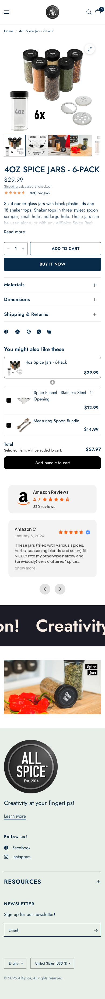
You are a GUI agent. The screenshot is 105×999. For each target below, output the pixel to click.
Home (8, 31)
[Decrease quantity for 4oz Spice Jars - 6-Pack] (8, 248)
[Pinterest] (30, 331)
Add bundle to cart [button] (52, 463)
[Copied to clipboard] (50, 331)
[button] (25, 568)
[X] (18, 331)
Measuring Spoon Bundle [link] (56, 421)
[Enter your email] (95, 930)
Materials (14, 284)
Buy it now (52, 264)
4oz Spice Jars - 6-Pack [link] (46, 362)
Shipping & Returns (26, 314)
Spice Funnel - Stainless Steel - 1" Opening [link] (63, 395)
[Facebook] (7, 331)
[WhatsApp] (40, 331)
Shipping (11, 186)
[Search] (89, 12)
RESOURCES (22, 881)
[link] (14, 367)
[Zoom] (90, 49)
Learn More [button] (15, 816)
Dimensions (17, 299)
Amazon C (25, 529)
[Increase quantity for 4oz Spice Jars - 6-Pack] (23, 248)
